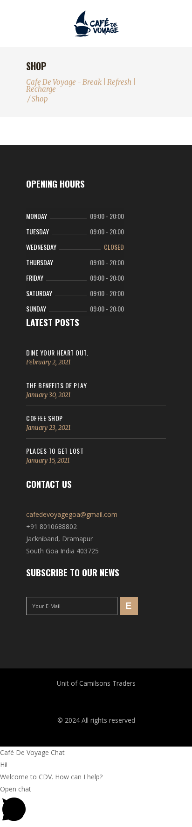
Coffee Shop (44, 418)
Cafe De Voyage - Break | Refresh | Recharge (81, 86)
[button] (96, 805)
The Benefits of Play (56, 385)
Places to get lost (54, 451)
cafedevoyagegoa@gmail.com (71, 514)
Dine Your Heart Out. (57, 352)
